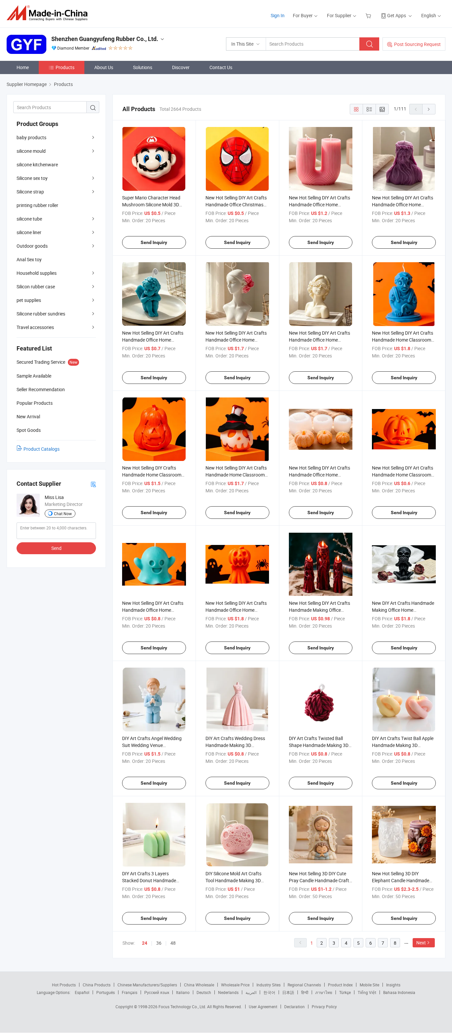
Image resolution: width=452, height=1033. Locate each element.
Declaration (294, 1006)
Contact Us (220, 67)
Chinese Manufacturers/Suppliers (147, 984)
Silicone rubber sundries (41, 313)
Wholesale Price (235, 984)
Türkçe (345, 992)
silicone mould (31, 151)
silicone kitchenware (37, 164)
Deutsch (204, 992)
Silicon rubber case (36, 286)
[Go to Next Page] (429, 109)
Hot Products (64, 984)
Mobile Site (369, 984)
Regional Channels (304, 984)
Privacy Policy (324, 1006)
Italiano (183, 992)
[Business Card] (93, 483)
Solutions (142, 67)
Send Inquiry (154, 242)
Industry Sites (268, 984)
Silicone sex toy (32, 178)
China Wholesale (199, 984)
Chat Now (63, 513)
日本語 (288, 992)
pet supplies (29, 300)
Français (129, 992)
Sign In (278, 15)
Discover (181, 67)
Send (56, 548)
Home (23, 67)
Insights (393, 984)
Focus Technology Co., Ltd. (182, 1006)
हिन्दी (304, 992)
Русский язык (156, 992)
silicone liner (29, 232)
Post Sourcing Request (417, 44)
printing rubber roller (37, 205)
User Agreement (263, 1006)
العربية (251, 992)
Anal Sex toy (29, 259)
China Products (97, 984)
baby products (31, 137)
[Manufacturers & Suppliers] (49, 13)
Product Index (340, 984)
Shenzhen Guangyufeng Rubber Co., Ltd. (104, 38)
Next (421, 942)
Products (65, 67)
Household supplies (37, 273)
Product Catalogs (41, 449)
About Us (103, 67)
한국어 (269, 992)
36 (158, 943)
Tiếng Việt (367, 992)
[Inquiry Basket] (369, 15)
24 (144, 943)
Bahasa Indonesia (399, 992)
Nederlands (228, 992)
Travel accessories (35, 327)
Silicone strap (30, 191)
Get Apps (396, 15)
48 (173, 943)
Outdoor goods (32, 246)
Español (82, 992)
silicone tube (29, 219)
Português (105, 992)
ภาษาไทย (323, 992)
